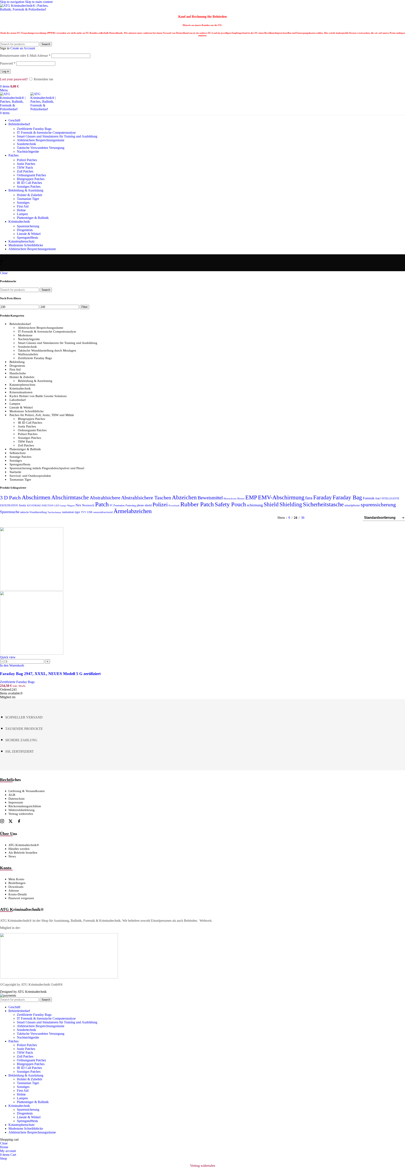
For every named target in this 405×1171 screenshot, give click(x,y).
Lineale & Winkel (28, 234)
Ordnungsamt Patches (31, 175)
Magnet (71, 505)
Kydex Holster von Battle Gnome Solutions (38, 396)
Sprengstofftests (27, 237)
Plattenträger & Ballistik (33, 218)
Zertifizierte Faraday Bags (34, 129)
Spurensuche (9, 512)
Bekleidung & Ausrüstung (35, 381)
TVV (83, 512)
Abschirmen (36, 497)
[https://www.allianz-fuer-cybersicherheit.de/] (59, 977)
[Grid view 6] (338, 518)
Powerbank (174, 505)
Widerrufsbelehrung (21, 810)
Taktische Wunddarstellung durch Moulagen (47, 350)
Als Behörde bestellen (22, 852)
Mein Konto (16, 879)
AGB (11, 794)
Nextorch (88, 505)
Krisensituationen (20, 392)
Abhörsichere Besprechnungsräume (40, 140)
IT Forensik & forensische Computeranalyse (46, 132)
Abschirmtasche (70, 497)
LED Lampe (60, 505)
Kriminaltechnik (20, 388)
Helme (21, 210)
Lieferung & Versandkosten (26, 791)
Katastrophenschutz (22, 384)
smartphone (352, 505)
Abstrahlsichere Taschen (146, 497)
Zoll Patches (25, 171)
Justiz (22, 505)
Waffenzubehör (28, 354)
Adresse (13, 890)
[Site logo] (26, 9)
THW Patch (25, 167)
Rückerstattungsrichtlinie (24, 806)
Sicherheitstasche (323, 504)
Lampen (22, 214)
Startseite (15, 472)
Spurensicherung (28, 226)
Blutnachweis (230, 498)
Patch (102, 504)
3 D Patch (10, 497)
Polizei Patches (27, 160)
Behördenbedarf (20, 324)
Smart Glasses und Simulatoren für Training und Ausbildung (57, 136)
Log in (5, 71)
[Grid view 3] (346, 518)
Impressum (15, 802)
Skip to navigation (12, 2)
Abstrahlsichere (105, 497)
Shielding (290, 504)
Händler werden (19, 848)
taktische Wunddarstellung (33, 512)
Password (7, 63)
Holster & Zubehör (29, 195)
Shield (271, 504)
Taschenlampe (54, 512)
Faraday (322, 497)
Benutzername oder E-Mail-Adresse (25, 55)
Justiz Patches (26, 164)
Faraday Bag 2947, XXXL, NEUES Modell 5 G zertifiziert (50, 673)
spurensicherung (378, 504)
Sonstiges (23, 202)
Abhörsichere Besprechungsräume (40, 327)
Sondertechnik (26, 144)
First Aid (22, 206)
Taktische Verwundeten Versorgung (40, 148)
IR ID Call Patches (29, 183)
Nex (78, 505)
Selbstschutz (17, 453)
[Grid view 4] (354, 518)
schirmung (255, 505)
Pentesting (131, 505)
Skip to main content (39, 2)
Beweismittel (210, 497)
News (12, 856)
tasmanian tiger (71, 512)
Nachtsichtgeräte (28, 151)
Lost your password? (14, 79)
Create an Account (22, 48)
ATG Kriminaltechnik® (23, 845)
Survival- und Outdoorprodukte (30, 475)
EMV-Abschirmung (281, 497)
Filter (84, 307)
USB (89, 512)
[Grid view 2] (322, 518)
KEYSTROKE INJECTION (40, 505)
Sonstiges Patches (28, 186)
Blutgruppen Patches (31, 179)
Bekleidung (17, 362)
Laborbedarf (17, 400)
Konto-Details (17, 894)
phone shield (144, 505)
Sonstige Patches (20, 456)
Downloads (15, 886)
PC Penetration (117, 505)
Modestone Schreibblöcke (26, 411)
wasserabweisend (103, 512)
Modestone (25, 335)
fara (308, 497)
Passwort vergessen (21, 898)
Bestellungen (17, 883)
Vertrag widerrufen (20, 813)
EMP (251, 497)
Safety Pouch (230, 504)
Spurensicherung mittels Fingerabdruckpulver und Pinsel (46, 468)
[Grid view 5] (330, 518)
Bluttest (240, 498)
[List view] (314, 518)
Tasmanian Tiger (28, 199)
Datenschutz (16, 798)
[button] (12, 665)
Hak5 (378, 498)
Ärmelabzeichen (132, 511)
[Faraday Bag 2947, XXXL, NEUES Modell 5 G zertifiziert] (31, 589)
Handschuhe (17, 373)
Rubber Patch (197, 504)
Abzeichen (184, 497)
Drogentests (25, 230)
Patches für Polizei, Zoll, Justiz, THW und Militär (41, 415)
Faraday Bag (347, 497)
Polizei (160, 504)
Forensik (368, 498)
